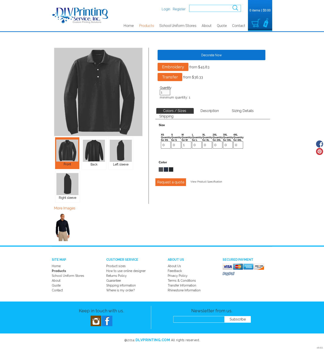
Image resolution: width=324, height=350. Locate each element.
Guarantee (113, 280)
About (207, 25)
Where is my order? (120, 290)
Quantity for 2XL (218, 138)
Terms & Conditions (182, 280)
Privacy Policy (178, 275)
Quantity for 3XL (228, 138)
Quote (222, 25)
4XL (235, 134)
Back (94, 164)
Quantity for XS (166, 138)
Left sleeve (120, 164)
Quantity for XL (207, 138)
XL (203, 134)
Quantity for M (187, 138)
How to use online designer (126, 271)
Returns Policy (116, 275)
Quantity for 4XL (238, 138)
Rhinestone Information (184, 290)
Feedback (175, 271)
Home (128, 25)
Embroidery (173, 67)
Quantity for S (176, 138)
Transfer (170, 77)
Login (166, 9)
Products (146, 25)
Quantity (165, 87)
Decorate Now (211, 55)
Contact (238, 25)
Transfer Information (182, 285)
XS (162, 134)
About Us (174, 266)
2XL (215, 134)
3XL (225, 134)
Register (179, 9)
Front (67, 164)
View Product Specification (206, 181)
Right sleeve (67, 197)
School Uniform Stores (177, 25)
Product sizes (116, 266)
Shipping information (121, 285)
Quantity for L (197, 138)
